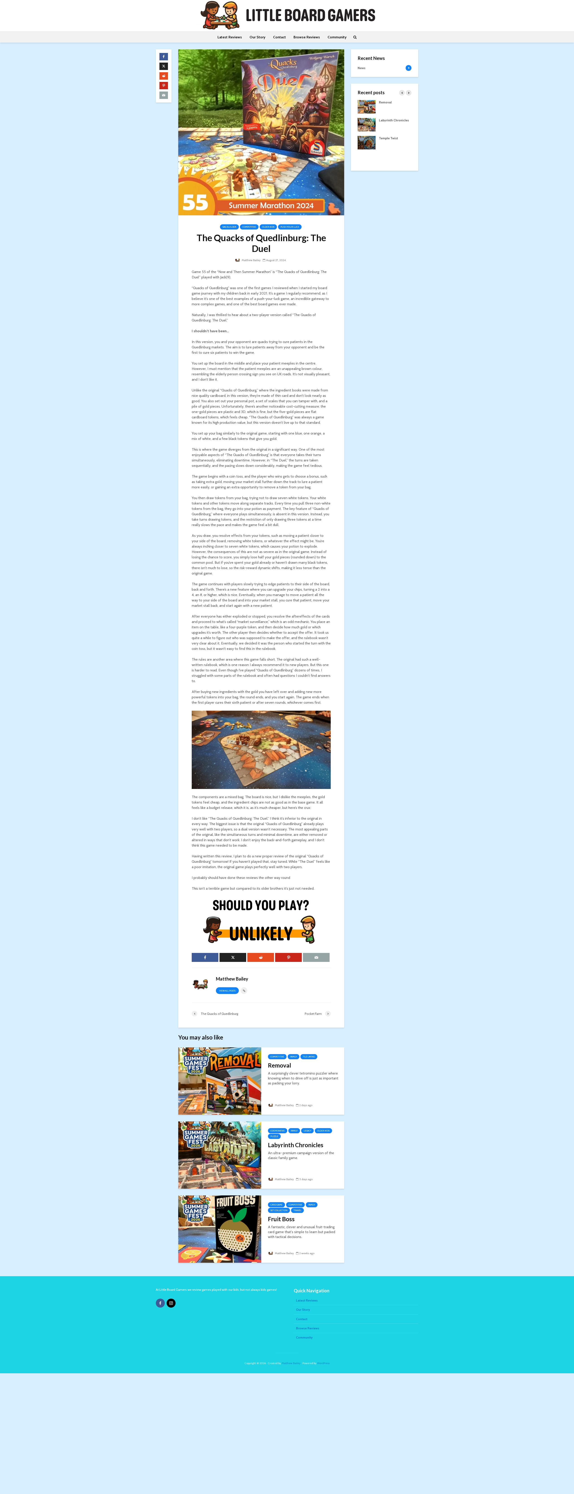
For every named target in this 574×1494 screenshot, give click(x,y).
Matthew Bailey (251, 260)
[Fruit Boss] (219, 1229)
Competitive (249, 226)
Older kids (268, 226)
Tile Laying (309, 1056)
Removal (279, 1065)
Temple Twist (388, 138)
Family (293, 1056)
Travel (297, 1210)
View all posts (227, 990)
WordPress (323, 1363)
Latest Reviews (229, 37)
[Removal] (219, 1081)
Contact (279, 37)
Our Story (257, 37)
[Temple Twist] (367, 142)
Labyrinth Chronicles (295, 1145)
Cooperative (277, 1130)
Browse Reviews (307, 37)
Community (337, 37)
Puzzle (274, 1136)
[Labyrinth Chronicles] (219, 1155)
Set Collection (278, 1210)
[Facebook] (160, 1303)
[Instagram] (171, 1303)
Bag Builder (229, 226)
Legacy (307, 1130)
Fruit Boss (281, 1219)
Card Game (276, 1204)
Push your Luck (289, 226)
